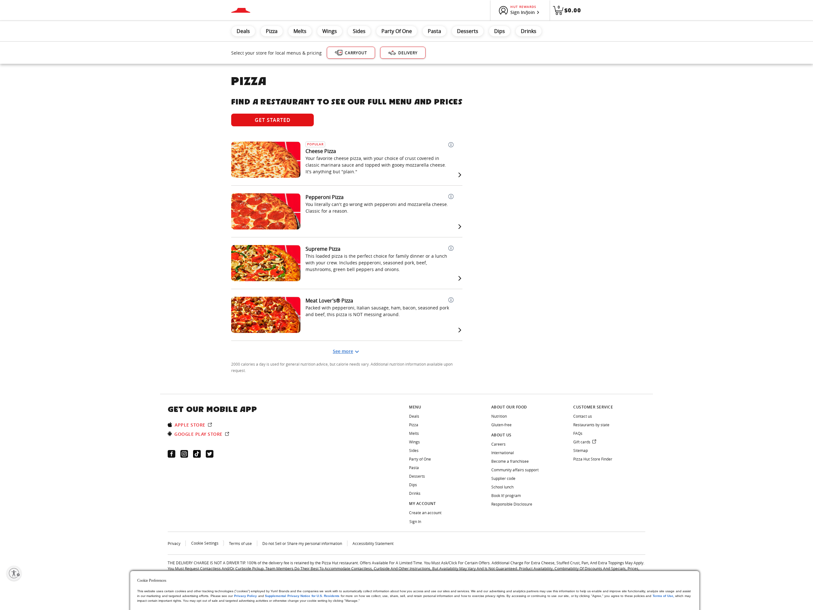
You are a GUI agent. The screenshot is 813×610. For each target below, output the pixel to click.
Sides (359, 31)
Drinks (528, 31)
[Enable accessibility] (14, 573)
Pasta (434, 31)
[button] (451, 144)
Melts (299, 31)
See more (343, 351)
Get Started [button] (273, 119)
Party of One (396, 31)
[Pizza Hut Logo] (240, 10)
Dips (499, 31)
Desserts (467, 31)
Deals (243, 31)
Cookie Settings (204, 543)
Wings (329, 31)
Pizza (272, 31)
